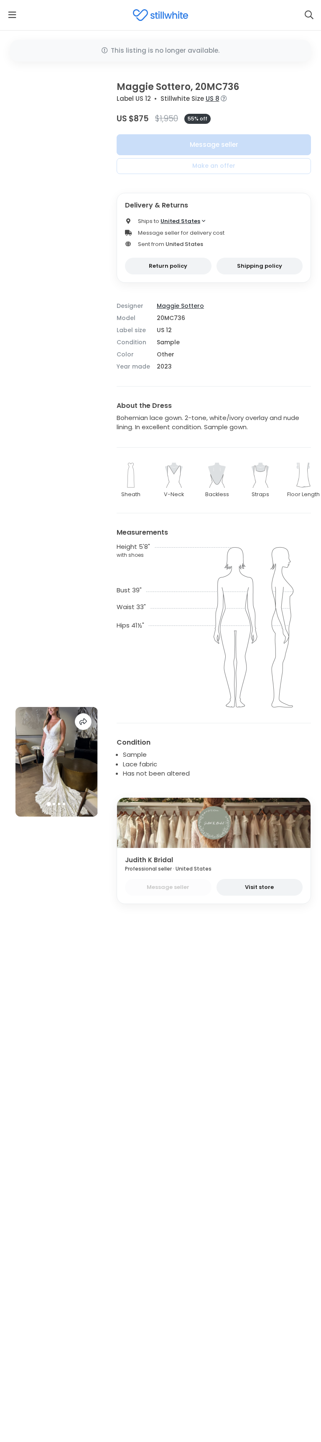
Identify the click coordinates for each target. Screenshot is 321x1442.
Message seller (214, 144)
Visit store (259, 887)
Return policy (168, 266)
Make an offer (213, 165)
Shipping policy (259, 266)
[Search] (309, 15)
